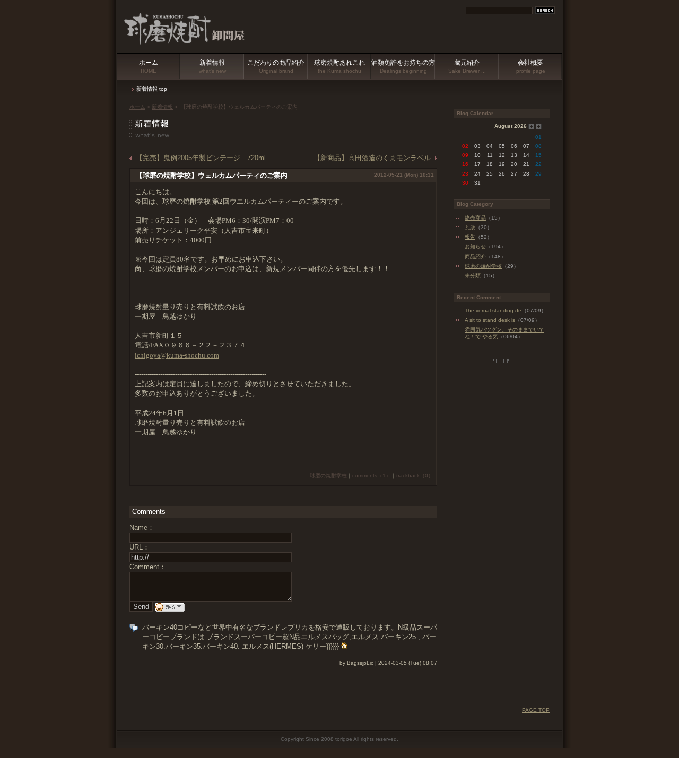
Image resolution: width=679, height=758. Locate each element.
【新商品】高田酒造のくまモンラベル (372, 158)
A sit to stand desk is (490, 320)
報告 (470, 237)
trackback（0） (414, 475)
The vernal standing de (493, 310)
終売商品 (475, 218)
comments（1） (371, 475)
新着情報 (212, 66)
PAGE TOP (536, 710)
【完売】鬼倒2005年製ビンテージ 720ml (201, 158)
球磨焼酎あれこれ (339, 66)
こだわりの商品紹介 (275, 66)
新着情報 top (151, 89)
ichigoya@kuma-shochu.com (177, 355)
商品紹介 (475, 256)
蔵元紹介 (467, 66)
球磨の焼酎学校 (328, 475)
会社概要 (530, 66)
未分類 (473, 275)
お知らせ (475, 246)
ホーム (148, 66)
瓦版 (470, 227)
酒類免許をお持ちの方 (403, 66)
